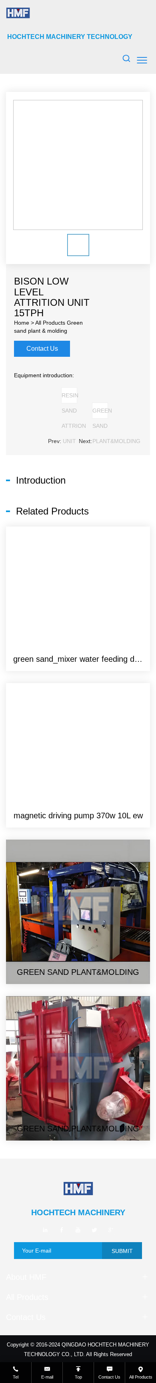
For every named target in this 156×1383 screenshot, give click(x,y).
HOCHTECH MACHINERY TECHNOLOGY (69, 36)
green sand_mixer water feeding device (83, 659)
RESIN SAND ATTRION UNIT (69, 397)
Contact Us (42, 348)
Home (21, 322)
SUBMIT (122, 1251)
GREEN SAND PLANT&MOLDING (100, 413)
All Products (50, 322)
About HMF (26, 1277)
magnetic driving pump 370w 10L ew (78, 815)
